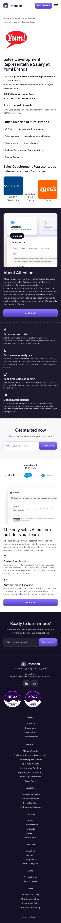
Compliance (30, 859)
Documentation (30, 736)
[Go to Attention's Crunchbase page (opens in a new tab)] (34, 683)
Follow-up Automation (30, 776)
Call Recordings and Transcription (30, 755)
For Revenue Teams (30, 794)
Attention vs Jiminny (30, 907)
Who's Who (30, 837)
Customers (30, 728)
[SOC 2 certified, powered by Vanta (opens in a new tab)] (33, 698)
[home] (12, 5)
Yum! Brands (29, 18)
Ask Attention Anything (30, 768)
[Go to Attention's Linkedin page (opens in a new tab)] (26, 683)
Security (30, 855)
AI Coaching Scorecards (30, 759)
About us (30, 851)
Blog (30, 820)
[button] (55, 5)
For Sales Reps (30, 803)
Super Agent (30, 781)
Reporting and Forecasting (30, 772)
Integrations (30, 732)
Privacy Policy (30, 877)
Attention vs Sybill (30, 903)
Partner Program (30, 863)
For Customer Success (30, 807)
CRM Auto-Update (30, 764)
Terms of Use (30, 881)
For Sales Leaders (30, 798)
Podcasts (30, 829)
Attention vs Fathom (30, 899)
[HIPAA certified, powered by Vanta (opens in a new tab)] (12, 698)
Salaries (16, 18)
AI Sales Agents (30, 751)
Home (6, 18)
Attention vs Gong (30, 894)
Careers (30, 833)
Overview (30, 723)
